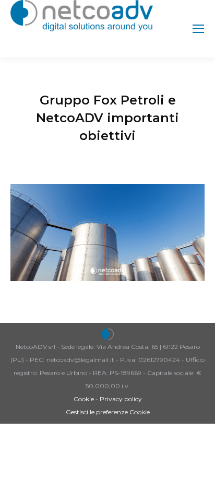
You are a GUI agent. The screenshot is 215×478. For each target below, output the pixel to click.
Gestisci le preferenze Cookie (108, 412)
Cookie (84, 399)
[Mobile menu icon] (198, 28)
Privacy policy (121, 399)
